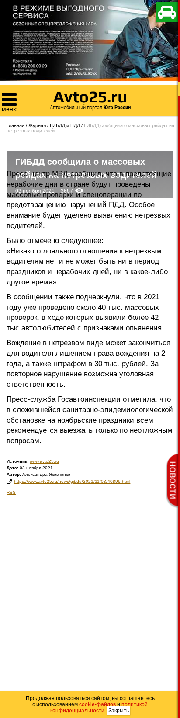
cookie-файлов (97, 704)
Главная (15, 125)
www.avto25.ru (44, 461)
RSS (11, 492)
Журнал (37, 125)
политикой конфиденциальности (99, 707)
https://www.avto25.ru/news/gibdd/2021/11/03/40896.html (72, 481)
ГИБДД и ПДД (65, 125)
